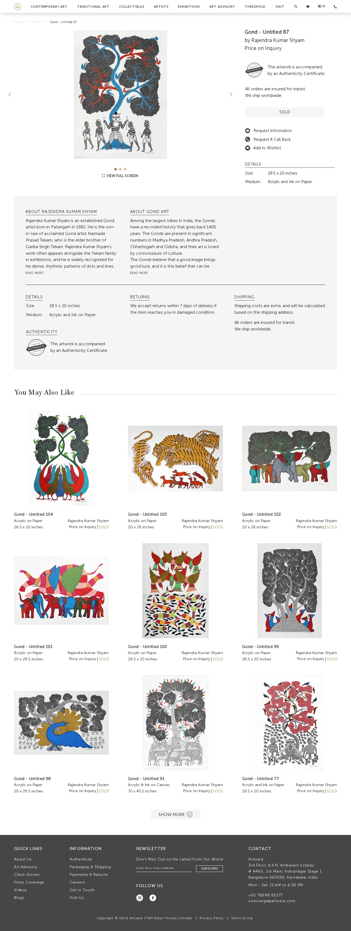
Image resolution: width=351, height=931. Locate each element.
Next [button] (228, 94)
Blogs (19, 897)
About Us (23, 859)
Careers (77, 882)
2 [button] (120, 169)
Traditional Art (93, 7)
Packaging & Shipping (90, 867)
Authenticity (81, 859)
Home (18, 22)
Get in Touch (82, 890)
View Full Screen (122, 176)
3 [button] (125, 169)
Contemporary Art (49, 7)
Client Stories (26, 874)
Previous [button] (12, 94)
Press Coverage (29, 882)
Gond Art (36, 22)
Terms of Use (242, 918)
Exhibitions (189, 7)
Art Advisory (222, 7)
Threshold (255, 7)
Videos (20, 890)
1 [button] (115, 169)
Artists (161, 7)
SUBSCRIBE (209, 868)
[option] (120, 94)
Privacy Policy (212, 918)
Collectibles (131, 7)
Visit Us (77, 897)
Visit (280, 7)
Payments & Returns (89, 874)
